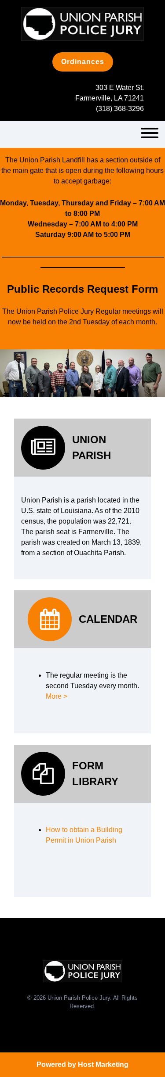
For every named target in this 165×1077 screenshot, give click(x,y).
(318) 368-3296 (120, 108)
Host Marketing (103, 1064)
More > (56, 696)
